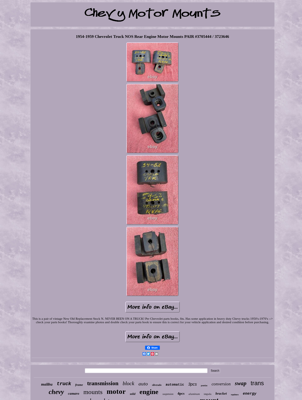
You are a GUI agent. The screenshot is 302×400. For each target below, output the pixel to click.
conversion (221, 383)
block (128, 383)
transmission (103, 383)
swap (241, 383)
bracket (221, 393)
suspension (168, 394)
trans (257, 383)
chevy (56, 391)
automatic (175, 385)
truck (64, 384)
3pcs (192, 384)
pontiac (204, 385)
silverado (156, 385)
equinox (235, 394)
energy (249, 394)
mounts (93, 391)
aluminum (194, 393)
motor (116, 391)
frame (79, 384)
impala (207, 394)
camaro (73, 393)
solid (132, 393)
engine (148, 391)
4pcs (181, 393)
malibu (47, 384)
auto (143, 383)
